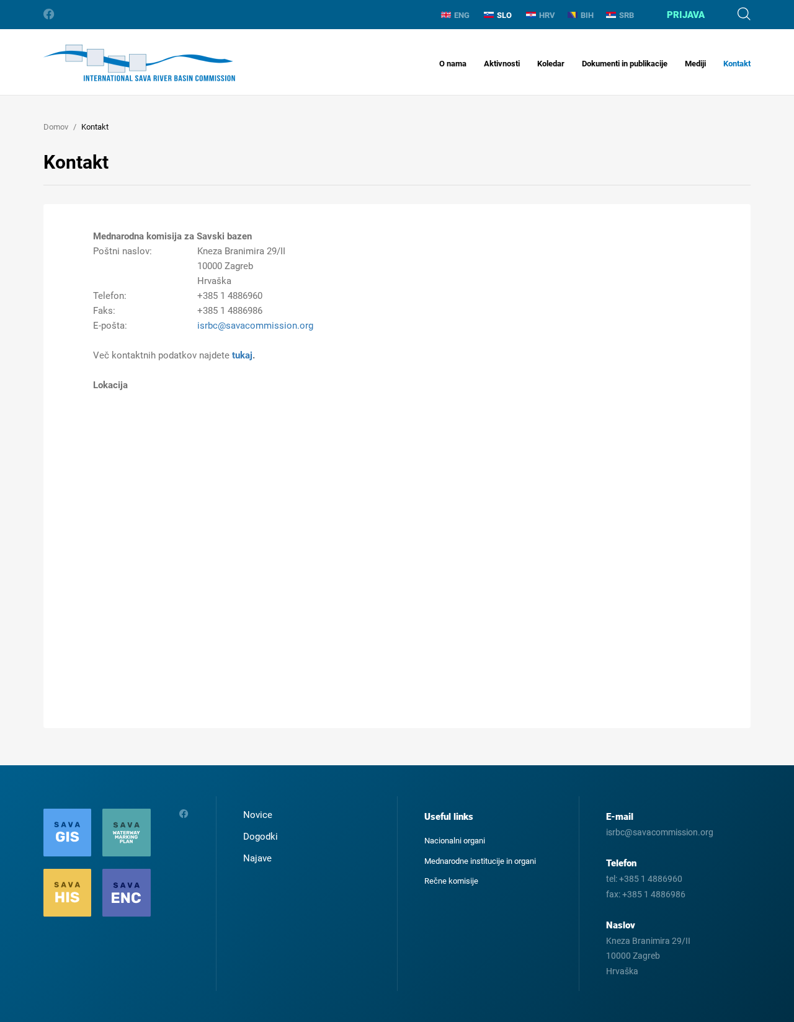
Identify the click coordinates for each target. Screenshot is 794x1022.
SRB (626, 15)
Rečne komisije (451, 881)
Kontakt (737, 63)
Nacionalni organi (454, 840)
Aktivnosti (502, 63)
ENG (462, 15)
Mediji (695, 63)
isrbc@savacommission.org (255, 325)
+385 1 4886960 (650, 879)
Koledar (550, 63)
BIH (587, 15)
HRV (547, 15)
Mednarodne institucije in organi (480, 861)
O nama (452, 63)
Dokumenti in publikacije (624, 63)
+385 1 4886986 (653, 894)
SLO (504, 15)
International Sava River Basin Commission (139, 63)
